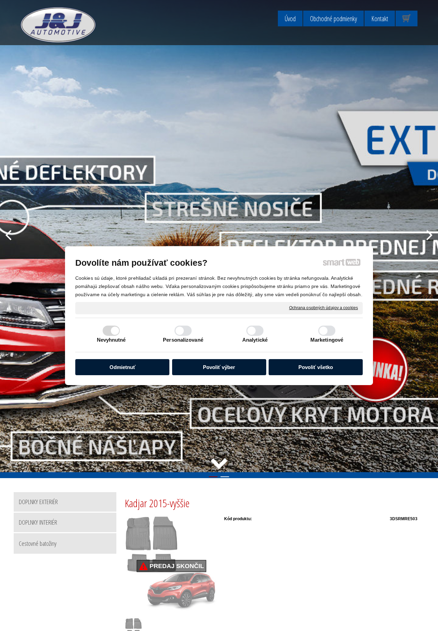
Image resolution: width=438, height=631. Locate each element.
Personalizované (183, 340)
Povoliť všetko (315, 367)
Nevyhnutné (111, 340)
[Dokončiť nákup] (406, 18)
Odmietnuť (123, 367)
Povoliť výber (219, 367)
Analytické (255, 340)
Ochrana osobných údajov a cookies (323, 307)
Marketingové (326, 340)
